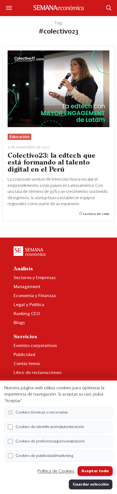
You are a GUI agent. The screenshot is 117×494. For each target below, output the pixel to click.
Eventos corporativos (35, 345)
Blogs (19, 323)
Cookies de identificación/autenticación (50, 427)
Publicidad (24, 354)
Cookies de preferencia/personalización (50, 441)
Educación (19, 137)
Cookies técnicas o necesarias (42, 412)
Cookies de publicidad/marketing (44, 456)
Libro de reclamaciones (37, 372)
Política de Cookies (56, 471)
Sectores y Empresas (35, 278)
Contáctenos (27, 363)
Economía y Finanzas (35, 296)
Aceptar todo (95, 471)
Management (27, 287)
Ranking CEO (27, 314)
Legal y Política (29, 305)
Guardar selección (91, 484)
